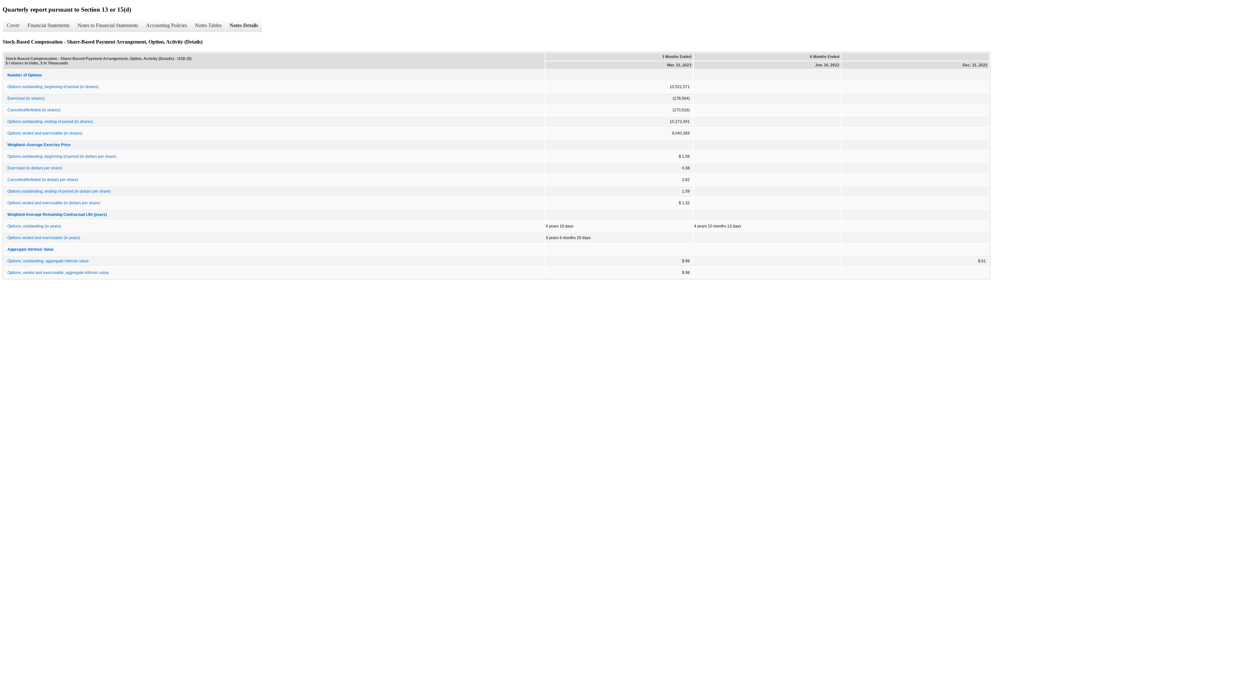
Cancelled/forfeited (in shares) (33, 110)
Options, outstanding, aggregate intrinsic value (48, 261)
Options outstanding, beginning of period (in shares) (52, 87)
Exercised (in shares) (26, 98)
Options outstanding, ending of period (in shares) (50, 122)
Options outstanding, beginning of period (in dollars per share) (61, 156)
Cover (13, 25)
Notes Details (244, 25)
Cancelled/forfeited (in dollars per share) (42, 180)
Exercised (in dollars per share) (34, 168)
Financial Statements (48, 25)
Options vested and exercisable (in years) (43, 238)
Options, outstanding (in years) (34, 226)
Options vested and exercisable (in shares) (44, 133)
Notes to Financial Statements (108, 25)
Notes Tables (208, 25)
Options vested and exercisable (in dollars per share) (53, 203)
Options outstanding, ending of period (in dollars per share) (59, 191)
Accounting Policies (166, 25)
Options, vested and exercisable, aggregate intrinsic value (58, 273)
